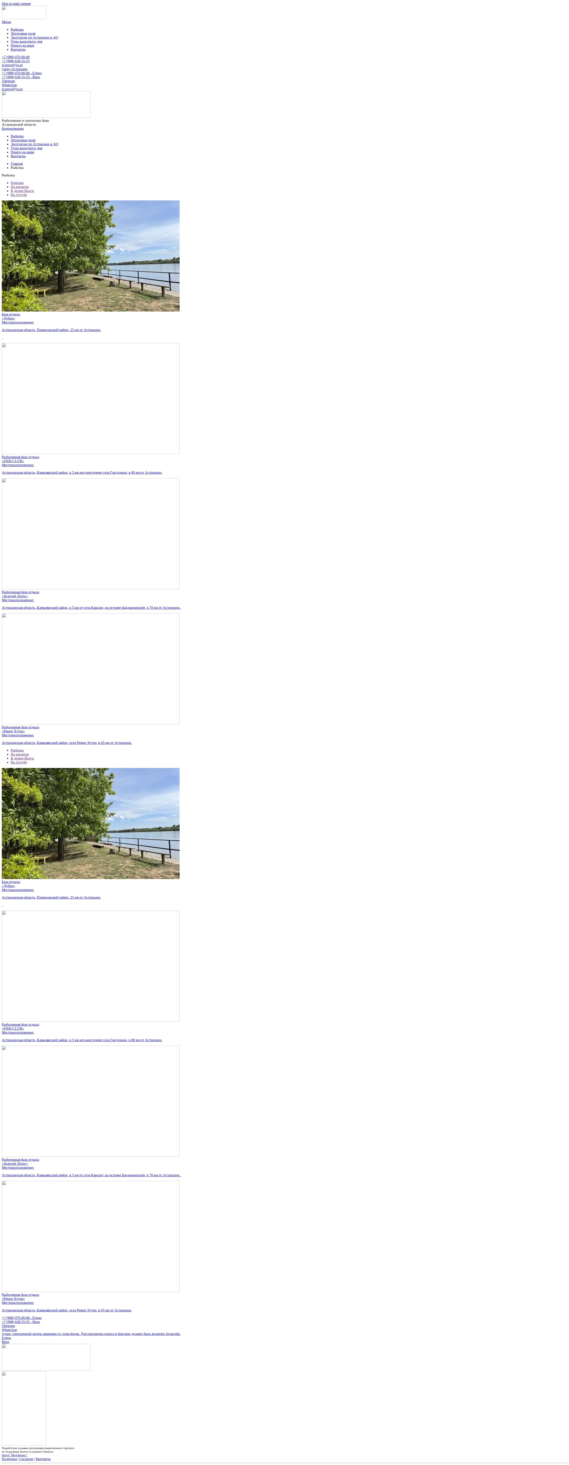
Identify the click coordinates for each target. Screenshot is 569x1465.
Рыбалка (17, 29)
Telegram (8, 81)
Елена (6, 1338)
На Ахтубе (19, 195)
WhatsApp (9, 85)
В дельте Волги (22, 191)
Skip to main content (16, 4)
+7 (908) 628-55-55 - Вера (21, 77)
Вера (5, 1342)
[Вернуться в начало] (24, 18)
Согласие (26, 1459)
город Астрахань (14, 69)
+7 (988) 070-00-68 (16, 57)
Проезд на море (22, 45)
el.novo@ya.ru (12, 65)
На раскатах (20, 187)
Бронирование (13, 128)
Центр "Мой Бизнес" (14, 1455)
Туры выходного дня (26, 41)
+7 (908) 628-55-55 (16, 61)
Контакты (18, 49)
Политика (9, 1459)
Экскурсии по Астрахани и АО (34, 37)
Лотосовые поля (23, 33)
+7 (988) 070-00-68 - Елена (22, 73)
